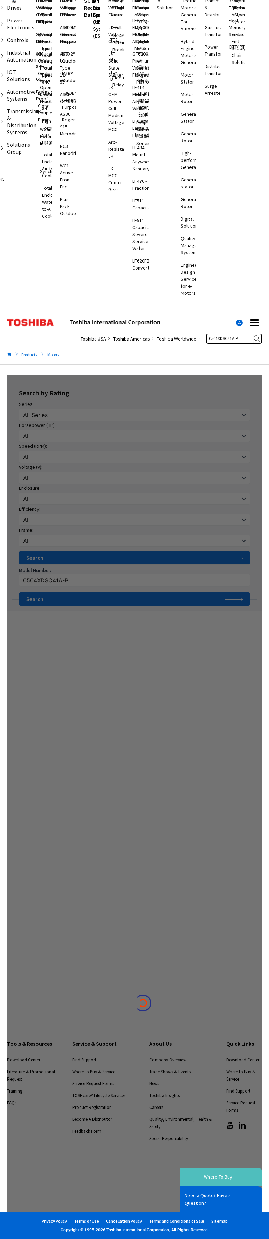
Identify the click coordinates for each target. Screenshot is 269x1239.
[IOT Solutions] (2, 76)
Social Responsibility (168, 1138)
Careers (156, 1107)
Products (29, 354)
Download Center (23, 1060)
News (154, 1084)
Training (14, 1091)
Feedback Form (86, 1131)
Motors (53, 354)
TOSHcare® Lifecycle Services (98, 1095)
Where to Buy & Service (93, 1072)
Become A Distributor (92, 1119)
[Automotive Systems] (2, 95)
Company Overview (167, 1060)
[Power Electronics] (2, 24)
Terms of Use (86, 1221)
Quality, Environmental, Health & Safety (180, 1123)
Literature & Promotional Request (31, 1075)
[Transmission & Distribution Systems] (2, 122)
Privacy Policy (54, 1221)
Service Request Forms (93, 1084)
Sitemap (219, 1221)
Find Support (84, 1060)
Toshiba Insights (164, 1095)
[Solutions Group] (2, 148)
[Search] (257, 338)
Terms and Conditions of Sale (176, 1221)
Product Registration (92, 1107)
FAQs (11, 1103)
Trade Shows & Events (170, 1072)
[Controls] (2, 39)
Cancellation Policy (124, 1221)
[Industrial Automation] (2, 56)
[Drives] (2, 7)
